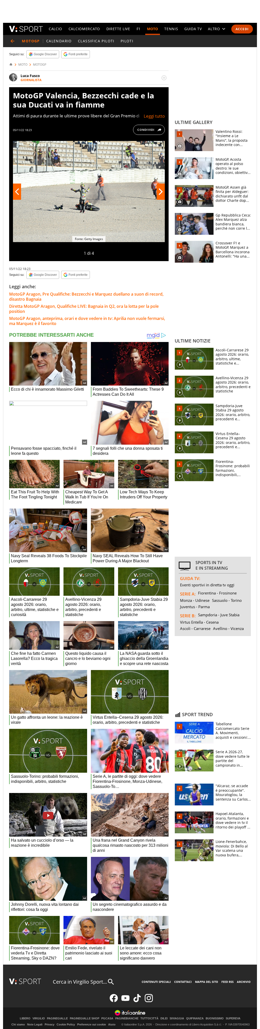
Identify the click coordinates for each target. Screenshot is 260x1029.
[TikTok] (137, 1001)
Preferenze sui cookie (91, 1024)
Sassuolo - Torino (227, 600)
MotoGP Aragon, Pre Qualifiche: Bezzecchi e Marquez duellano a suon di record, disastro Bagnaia (86, 296)
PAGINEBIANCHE (126, 1018)
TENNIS (171, 29)
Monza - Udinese (194, 600)
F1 (139, 29)
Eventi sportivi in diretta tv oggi (207, 584)
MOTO (152, 29)
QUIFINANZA (195, 1018)
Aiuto (112, 1024)
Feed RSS (227, 982)
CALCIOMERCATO (84, 29)
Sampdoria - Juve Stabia (218, 614)
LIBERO (25, 1018)
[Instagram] (149, 1001)
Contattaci (183, 982)
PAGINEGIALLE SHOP (84, 1018)
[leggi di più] (164, 77)
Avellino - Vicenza (228, 628)
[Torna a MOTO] (12, 41)
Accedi (242, 29)
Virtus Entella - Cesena (199, 622)
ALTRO (214, 29)
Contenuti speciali (156, 982)
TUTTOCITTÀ (149, 1018)
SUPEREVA (233, 1018)
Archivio (244, 982)
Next (161, 192)
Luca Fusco (30, 75)
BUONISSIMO (215, 1018)
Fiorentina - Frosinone (217, 592)
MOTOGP (39, 64)
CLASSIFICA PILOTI (96, 41)
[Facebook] (114, 1001)
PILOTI (127, 41)
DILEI (164, 1018)
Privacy (49, 1024)
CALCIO (55, 29)
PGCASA (107, 1018)
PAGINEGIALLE (57, 1018)
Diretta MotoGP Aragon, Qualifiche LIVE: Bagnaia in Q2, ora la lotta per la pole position (84, 308)
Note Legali (34, 1024)
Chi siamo (18, 1024)
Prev (17, 192)
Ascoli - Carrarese (195, 628)
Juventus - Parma (195, 606)
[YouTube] (125, 1001)
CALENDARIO (59, 41)
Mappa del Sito (206, 982)
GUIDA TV (193, 29)
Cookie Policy (66, 1024)
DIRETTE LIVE (118, 29)
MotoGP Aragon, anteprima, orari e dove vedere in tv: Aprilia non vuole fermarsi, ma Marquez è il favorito (87, 321)
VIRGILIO (38, 1018)
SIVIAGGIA (177, 1018)
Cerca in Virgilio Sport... (80, 981)
